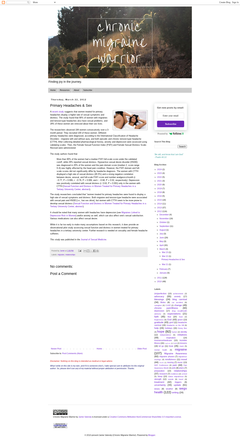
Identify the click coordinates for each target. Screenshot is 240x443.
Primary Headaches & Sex (173, 259)
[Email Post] (80, 251)
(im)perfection (160, 293)
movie (161, 362)
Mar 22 (165, 256)
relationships (70, 255)
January (163, 273)
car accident (177, 302)
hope (160, 331)
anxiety (177, 296)
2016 (159, 196)
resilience (174, 374)
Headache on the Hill (175, 325)
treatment (159, 382)
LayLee (167, 343)
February (164, 269)
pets (174, 368)
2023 (159, 173)
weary (157, 389)
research (163, 374)
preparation (159, 371)
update (177, 385)
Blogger (151, 435)
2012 (159, 211)
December (164, 215)
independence (165, 335)
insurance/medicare (163, 340)
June (162, 238)
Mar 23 (165, 252)
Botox (163, 302)
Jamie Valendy (85, 417)
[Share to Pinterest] (97, 250)
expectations (174, 313)
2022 (159, 177)
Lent (175, 343)
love (171, 346)
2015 (159, 200)
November (164, 218)
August (163, 230)
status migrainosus (176, 376)
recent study (58, 111)
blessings (159, 299)
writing (175, 392)
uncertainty (160, 385)
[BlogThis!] (88, 250)
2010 (159, 281)
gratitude (158, 322)
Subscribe (87, 90)
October (163, 222)
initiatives (182, 334)
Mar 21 (165, 264)
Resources (65, 90)
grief (171, 322)
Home (53, 90)
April (162, 245)
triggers (178, 382)
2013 (159, 207)
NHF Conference (161, 365)
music (180, 362)
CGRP (168, 305)
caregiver (158, 305)
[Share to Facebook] (94, 250)
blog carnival (179, 299)
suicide (171, 379)
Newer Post (56, 349)
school (184, 374)
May (162, 241)
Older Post (142, 349)
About (76, 90)
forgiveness (159, 320)
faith (156, 316)
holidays (168, 328)
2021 (159, 181)
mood (184, 359)
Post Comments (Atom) (72, 353)
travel (181, 379)
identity (184, 332)
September (165, 226)
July (162, 234)
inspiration (171, 338)
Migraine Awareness (175, 353)
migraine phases (166, 356)
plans (181, 368)
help (156, 328)
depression (159, 311)
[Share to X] (91, 250)
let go (161, 346)
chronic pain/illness (166, 308)
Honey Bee (182, 328)
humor (174, 332)
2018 (159, 192)
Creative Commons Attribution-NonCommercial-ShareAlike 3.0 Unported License (145, 417)
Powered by (163, 133)
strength (157, 379)
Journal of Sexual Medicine (93, 239)
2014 (159, 204)
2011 (159, 278)
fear (169, 317)
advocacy (159, 296)
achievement (178, 294)
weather (169, 389)
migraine (61, 255)
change (178, 305)
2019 (159, 188)
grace (180, 320)
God (169, 319)
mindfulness (170, 359)
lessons (183, 343)
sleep (160, 376)
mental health (160, 350)
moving (170, 362)
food (181, 317)
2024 (159, 169)
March (163, 249)
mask (181, 346)
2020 (159, 184)
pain (175, 365)
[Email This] (85, 250)
